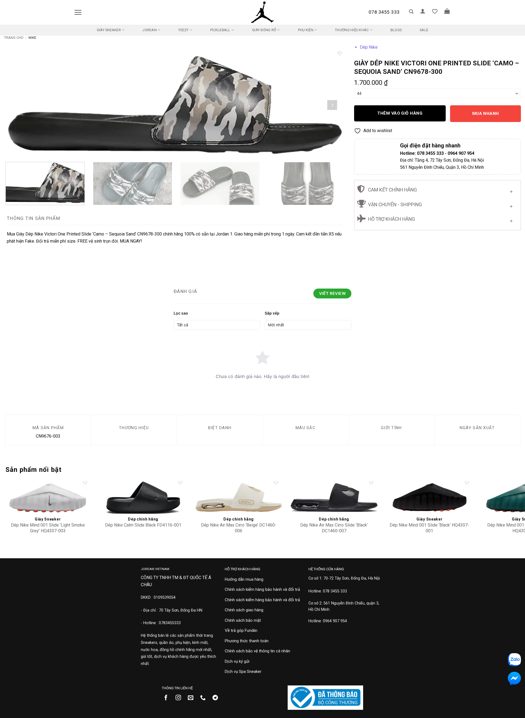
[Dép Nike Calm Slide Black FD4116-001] (143, 497)
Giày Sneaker (109, 30)
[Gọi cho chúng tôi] (205, 698)
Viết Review (332, 293)
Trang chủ (13, 38)
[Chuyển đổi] (511, 190)
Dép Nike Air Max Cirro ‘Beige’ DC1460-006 (238, 527)
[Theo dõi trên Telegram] (217, 698)
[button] (78, 12)
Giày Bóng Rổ (264, 30)
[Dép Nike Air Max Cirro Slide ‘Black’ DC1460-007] (334, 497)
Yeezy (183, 30)
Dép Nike (369, 47)
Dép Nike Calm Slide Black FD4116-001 (143, 525)
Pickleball (220, 30)
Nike (32, 38)
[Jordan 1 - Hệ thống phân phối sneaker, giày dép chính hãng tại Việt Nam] (262, 12)
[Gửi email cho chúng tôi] (192, 698)
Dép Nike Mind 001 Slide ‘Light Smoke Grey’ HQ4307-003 (48, 527)
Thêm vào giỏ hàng (399, 113)
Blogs (396, 30)
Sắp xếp (272, 313)
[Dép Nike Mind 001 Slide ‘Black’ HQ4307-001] (429, 497)
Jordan (149, 30)
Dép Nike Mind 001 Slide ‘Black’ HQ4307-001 (429, 527)
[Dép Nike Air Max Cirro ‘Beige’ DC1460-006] (238, 497)
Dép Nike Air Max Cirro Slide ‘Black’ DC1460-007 (334, 527)
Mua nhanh (485, 113)
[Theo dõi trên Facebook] (168, 698)
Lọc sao (181, 313)
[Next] (332, 105)
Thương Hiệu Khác (352, 30)
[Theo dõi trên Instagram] (180, 698)
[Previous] (18, 105)
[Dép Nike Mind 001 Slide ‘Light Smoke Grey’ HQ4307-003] (47, 497)
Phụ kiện (305, 30)
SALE (424, 30)
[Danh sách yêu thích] (435, 11)
